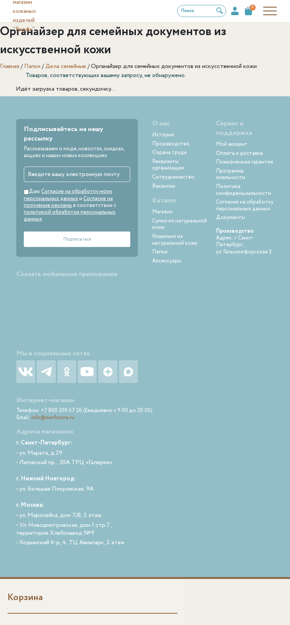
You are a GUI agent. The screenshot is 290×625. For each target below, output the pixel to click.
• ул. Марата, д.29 (39, 453)
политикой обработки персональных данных (70, 215)
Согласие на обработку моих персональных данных (68, 195)
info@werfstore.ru (52, 417)
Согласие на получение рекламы (68, 202)
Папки (32, 66)
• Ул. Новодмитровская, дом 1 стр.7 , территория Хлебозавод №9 (64, 529)
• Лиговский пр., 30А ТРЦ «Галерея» (64, 463)
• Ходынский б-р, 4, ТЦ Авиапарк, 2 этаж (70, 543)
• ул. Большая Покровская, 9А (55, 489)
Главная (9, 66)
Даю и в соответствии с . (70, 205)
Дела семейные (65, 66)
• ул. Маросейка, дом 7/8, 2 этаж (59, 516)
